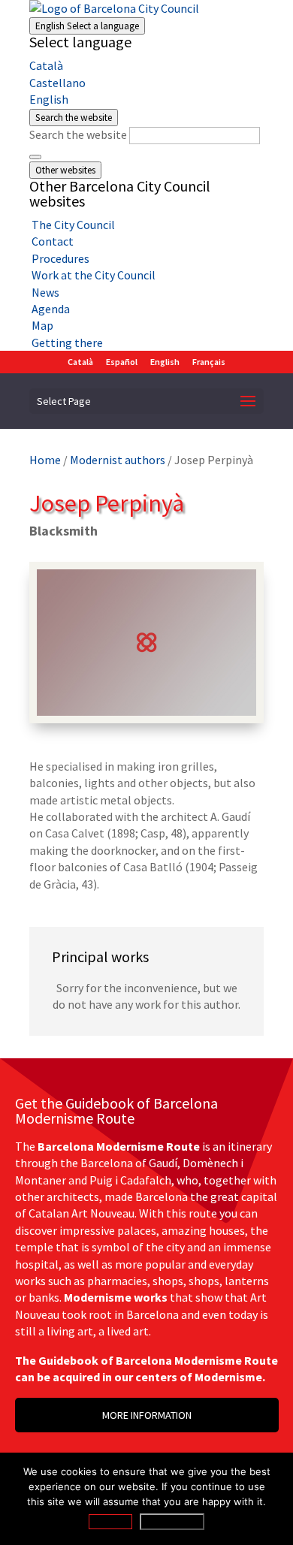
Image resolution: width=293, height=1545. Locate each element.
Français (208, 361)
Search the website (78, 134)
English (87, 26)
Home (45, 459)
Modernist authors (117, 459)
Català (46, 65)
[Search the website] (35, 157)
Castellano (57, 82)
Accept (110, 1522)
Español (121, 361)
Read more (172, 1522)
